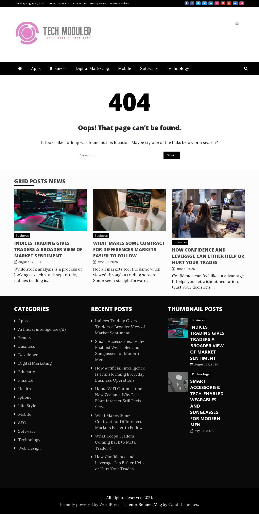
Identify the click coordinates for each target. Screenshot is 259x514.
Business (58, 68)
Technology (178, 68)
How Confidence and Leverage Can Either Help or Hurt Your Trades (208, 256)
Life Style (27, 405)
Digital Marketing (92, 68)
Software (149, 68)
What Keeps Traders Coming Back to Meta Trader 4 (115, 442)
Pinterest (223, 3)
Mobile (124, 68)
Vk (235, 3)
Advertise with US (119, 3)
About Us (64, 3)
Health (24, 388)
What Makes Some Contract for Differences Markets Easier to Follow (129, 249)
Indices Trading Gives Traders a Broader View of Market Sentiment (48, 249)
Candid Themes (183, 504)
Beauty (24, 337)
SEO (22, 422)
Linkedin (210, 3)
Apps (36, 68)
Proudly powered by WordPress (90, 504)
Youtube (229, 3)
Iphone (25, 397)
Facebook (187, 3)
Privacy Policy (98, 3)
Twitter (198, 3)
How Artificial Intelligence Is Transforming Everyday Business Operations (120, 374)
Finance (25, 380)
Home (51, 3)
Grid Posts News (40, 181)
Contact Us (79, 3)
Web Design (29, 448)
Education (28, 371)
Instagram (216, 3)
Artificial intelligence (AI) (42, 329)
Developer (28, 354)
